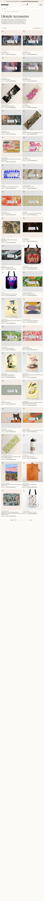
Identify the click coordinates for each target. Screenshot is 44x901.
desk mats (5, 22)
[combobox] (22, 9)
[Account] (21, 4)
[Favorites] (24, 4)
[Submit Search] (2, 9)
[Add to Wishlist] (3, 31)
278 (28, 520)
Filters (5, 28)
